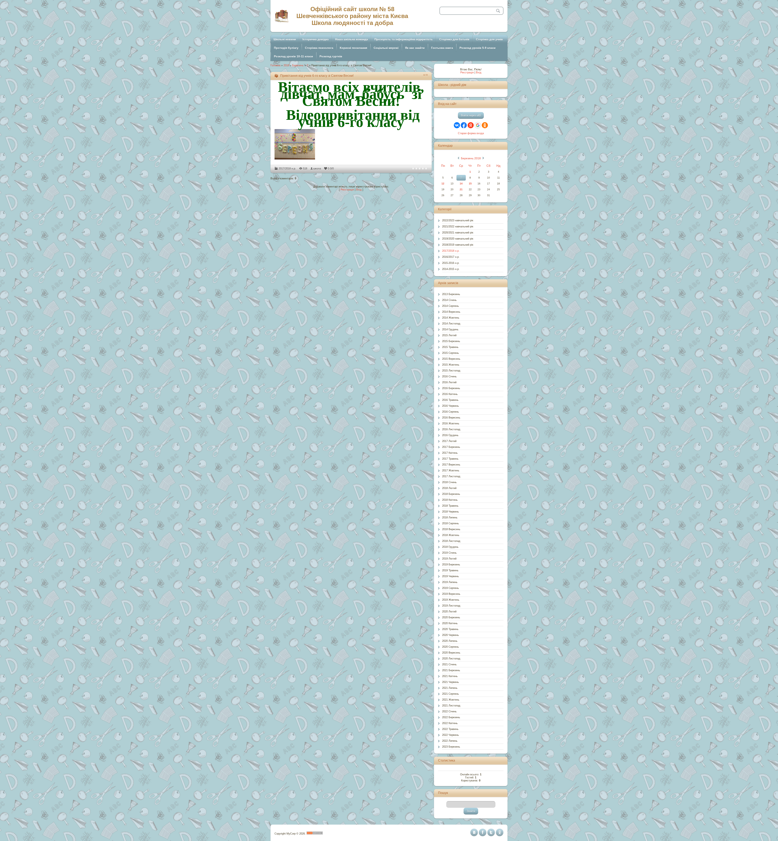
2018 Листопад (451, 540)
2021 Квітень (450, 676)
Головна (275, 65)
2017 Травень (450, 458)
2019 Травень (450, 570)
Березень (298, 65)
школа (317, 168)
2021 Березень (451, 670)
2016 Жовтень (450, 423)
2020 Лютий (449, 611)
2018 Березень (451, 493)
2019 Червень (450, 576)
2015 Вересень (451, 358)
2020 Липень (449, 640)
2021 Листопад (451, 705)
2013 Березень (451, 294)
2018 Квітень (450, 499)
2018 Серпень (450, 523)
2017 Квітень (450, 452)
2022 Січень (449, 711)
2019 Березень (451, 564)
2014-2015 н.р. (451, 269)
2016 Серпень (450, 411)
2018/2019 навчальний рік (457, 244)
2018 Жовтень (450, 535)
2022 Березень (451, 717)
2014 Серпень (450, 305)
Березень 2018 (471, 158)
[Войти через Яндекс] (471, 125)
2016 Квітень (450, 394)
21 (461, 189)
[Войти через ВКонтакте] (457, 125)
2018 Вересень (451, 529)
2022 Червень (450, 734)
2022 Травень (450, 729)
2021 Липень (449, 687)
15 (470, 183)
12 (442, 183)
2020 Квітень (450, 623)
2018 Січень (449, 482)
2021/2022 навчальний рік (457, 226)
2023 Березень (451, 746)
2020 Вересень (451, 652)
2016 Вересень (451, 417)
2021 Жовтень (450, 699)
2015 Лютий (449, 335)
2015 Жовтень (450, 364)
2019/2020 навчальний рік (457, 238)
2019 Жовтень (450, 599)
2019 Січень (449, 552)
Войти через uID (471, 115)
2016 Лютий (449, 382)
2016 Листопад (451, 429)
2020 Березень (451, 617)
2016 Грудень (450, 435)
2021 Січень (449, 664)
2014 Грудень (450, 329)
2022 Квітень (450, 723)
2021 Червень (450, 682)
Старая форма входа (471, 133)
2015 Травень (450, 347)
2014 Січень (449, 300)
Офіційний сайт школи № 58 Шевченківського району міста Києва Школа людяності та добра (352, 16)
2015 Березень (451, 341)
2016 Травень (450, 399)
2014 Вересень (451, 311)
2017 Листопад (451, 476)
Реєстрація (347, 189)
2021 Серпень (450, 693)
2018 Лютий (449, 488)
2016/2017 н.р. (451, 256)
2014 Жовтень (450, 317)
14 (461, 183)
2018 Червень (450, 511)
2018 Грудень (450, 546)
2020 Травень (450, 629)
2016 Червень (450, 405)
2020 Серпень (450, 646)
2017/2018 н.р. (287, 168)
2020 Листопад (451, 658)
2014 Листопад (451, 323)
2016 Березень (451, 388)
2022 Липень (449, 740)
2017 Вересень (451, 464)
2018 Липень (449, 517)
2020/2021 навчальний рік (457, 232)
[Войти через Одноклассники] (485, 125)
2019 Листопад (451, 605)
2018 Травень (450, 505)
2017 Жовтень (450, 470)
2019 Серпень (450, 588)
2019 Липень (449, 582)
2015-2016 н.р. (451, 262)
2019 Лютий (449, 558)
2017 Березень (451, 446)
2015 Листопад (451, 370)
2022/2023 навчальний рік (457, 220)
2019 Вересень (451, 593)
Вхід (359, 189)
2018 (286, 65)
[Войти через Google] (477, 125)
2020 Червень (450, 635)
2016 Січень (449, 376)
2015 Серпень (450, 352)
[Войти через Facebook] (464, 125)
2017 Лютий (449, 441)
